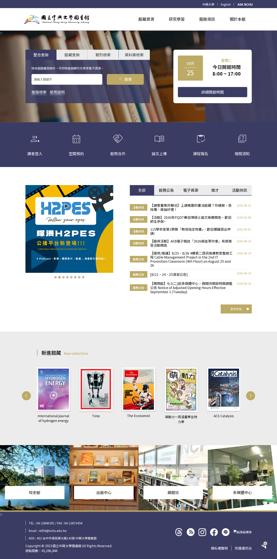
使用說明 (57, 92)
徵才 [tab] (215, 190)
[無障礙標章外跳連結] (243, 532)
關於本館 (238, 19)
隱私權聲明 (219, 548)
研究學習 (177, 19)
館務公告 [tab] (166, 190)
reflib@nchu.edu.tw (53, 530)
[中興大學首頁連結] (56, 19)
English (226, 4)
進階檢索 (39, 92)
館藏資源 (146, 19)
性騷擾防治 (243, 548)
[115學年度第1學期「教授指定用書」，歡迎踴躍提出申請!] (69, 229)
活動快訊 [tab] (239, 190)
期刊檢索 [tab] (103, 54)
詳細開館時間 (212, 92)
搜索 (125, 79)
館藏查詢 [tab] (72, 54)
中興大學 (208, 4)
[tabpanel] (191, 249)
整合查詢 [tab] (40, 54)
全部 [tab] (142, 190)
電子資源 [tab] (190, 190)
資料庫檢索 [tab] (134, 54)
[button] (55, 277)
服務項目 (207, 19)
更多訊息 (236, 309)
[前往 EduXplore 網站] (264, 546)
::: (1, 10)
